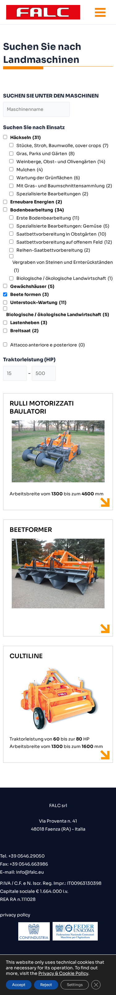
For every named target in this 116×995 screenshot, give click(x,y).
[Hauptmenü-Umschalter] (100, 12)
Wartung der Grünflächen (48, 177)
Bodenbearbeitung (37, 210)
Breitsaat (24, 330)
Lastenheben (28, 322)
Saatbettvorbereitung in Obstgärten (61, 234)
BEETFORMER (31, 530)
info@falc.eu (29, 872)
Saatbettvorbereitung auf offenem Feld (64, 242)
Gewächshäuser (32, 286)
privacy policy (15, 915)
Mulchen (29, 169)
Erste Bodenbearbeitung (47, 218)
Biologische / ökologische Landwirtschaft (64, 278)
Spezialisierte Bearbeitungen (52, 194)
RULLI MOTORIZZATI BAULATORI (42, 407)
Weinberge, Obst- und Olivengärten (60, 161)
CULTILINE (26, 656)
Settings (75, 984)
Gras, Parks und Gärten (45, 153)
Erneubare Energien (36, 202)
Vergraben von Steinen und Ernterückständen (62, 266)
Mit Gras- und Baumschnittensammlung (64, 186)
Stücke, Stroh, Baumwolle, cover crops (62, 145)
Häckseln (25, 137)
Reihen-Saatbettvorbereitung (53, 250)
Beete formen (29, 294)
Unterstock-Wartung (38, 302)
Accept (18, 984)
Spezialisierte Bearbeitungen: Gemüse (62, 226)
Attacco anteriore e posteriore (47, 345)
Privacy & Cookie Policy (63, 973)
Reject (46, 984)
